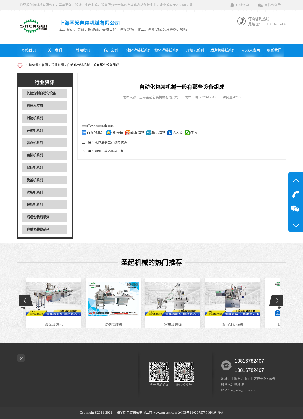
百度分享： (95, 133)
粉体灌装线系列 (166, 50)
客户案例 (111, 50)
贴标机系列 (35, 167)
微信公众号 (273, 5)
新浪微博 (137, 133)
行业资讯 (57, 65)
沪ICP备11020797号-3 (194, 412)
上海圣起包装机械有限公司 (132, 412)
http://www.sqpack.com (98, 125)
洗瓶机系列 (35, 192)
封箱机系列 (35, 118)
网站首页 (29, 50)
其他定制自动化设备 (41, 93)
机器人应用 (251, 50)
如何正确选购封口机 (109, 151)
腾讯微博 (159, 133)
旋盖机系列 (35, 180)
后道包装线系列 (222, 50)
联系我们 (274, 50)
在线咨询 (242, 5)
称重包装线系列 (38, 229)
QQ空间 (117, 133)
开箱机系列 (35, 130)
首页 (45, 65)
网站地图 (216, 412)
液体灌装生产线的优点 (111, 142)
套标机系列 (35, 155)
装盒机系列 (35, 143)
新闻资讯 (83, 50)
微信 (193, 133)
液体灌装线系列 (138, 50)
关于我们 (55, 50)
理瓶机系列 (195, 50)
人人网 (178, 133)
